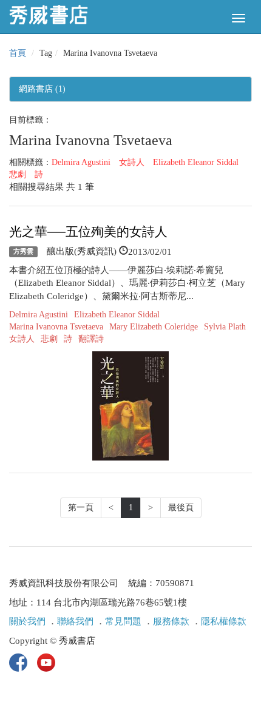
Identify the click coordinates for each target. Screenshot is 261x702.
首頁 (17, 53)
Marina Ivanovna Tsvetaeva (56, 326)
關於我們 (27, 621)
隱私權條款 (223, 621)
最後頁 (181, 507)
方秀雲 (23, 251)
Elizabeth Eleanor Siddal (196, 162)
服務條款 (171, 621)
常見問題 (123, 621)
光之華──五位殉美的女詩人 (88, 231)
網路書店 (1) (42, 88)
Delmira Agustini (81, 162)
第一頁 (80, 507)
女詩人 (131, 162)
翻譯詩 (91, 338)
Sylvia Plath (225, 326)
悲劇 (17, 174)
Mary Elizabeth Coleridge (153, 326)
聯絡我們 (75, 621)
